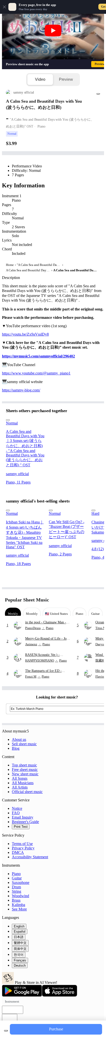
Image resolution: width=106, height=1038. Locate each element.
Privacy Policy (23, 848)
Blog (15, 748)
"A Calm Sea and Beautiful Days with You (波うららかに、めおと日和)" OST (39, 265)
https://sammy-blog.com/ (21, 390)
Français (20, 960)
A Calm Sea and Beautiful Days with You (28, 270)
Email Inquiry (22, 817)
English (19, 926)
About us (19, 739)
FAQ (16, 813)
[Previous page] (88, 600)
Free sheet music (25, 769)
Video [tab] (40, 79)
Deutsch (20, 965)
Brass (16, 900)
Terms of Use (22, 844)
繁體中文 (20, 943)
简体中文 (20, 949)
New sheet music (25, 774)
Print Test (21, 826)
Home (10, 265)
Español (19, 931)
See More (19, 909)
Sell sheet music (24, 744)
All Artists (20, 787)
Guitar (17, 878)
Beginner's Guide (25, 822)
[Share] (98, 94)
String (16, 891)
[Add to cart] (6, 1030)
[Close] (4, 7)
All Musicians (23, 783)
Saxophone (20, 882)
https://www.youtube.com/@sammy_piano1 (36, 373)
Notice (17, 808)
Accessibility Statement (30, 857)
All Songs (19, 778)
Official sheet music (27, 792)
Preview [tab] (66, 79)
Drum (16, 887)
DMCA (18, 852)
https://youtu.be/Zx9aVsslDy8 (25, 334)
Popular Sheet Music (27, 599)
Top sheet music (24, 765)
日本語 (18, 937)
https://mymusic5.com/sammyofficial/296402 (38, 356)
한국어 (18, 955)
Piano (16, 874)
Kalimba (18, 905)
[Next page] (96, 600)
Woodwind (20, 896)
